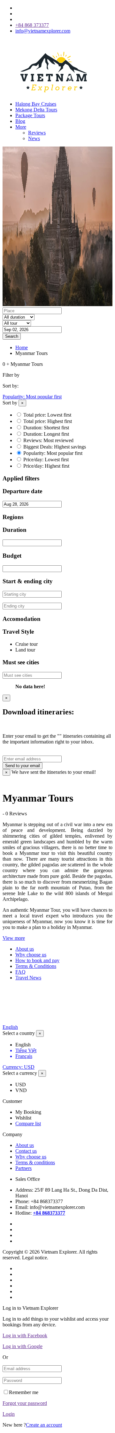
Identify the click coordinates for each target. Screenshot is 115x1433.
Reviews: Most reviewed (48, 440)
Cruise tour (26, 644)
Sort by (10, 402)
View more (14, 938)
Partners (23, 1168)
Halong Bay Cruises (35, 104)
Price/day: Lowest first (46, 459)
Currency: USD (18, 1067)
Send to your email (22, 765)
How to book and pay (37, 960)
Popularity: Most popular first (32, 396)
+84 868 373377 (32, 25)
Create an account (44, 1425)
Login (9, 1414)
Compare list (28, 1123)
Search (11, 336)
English (10, 1027)
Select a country (19, 1033)
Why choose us (30, 954)
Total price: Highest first (47, 421)
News (34, 138)
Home (21, 347)
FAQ (20, 972)
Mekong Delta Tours (36, 109)
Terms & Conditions (35, 966)
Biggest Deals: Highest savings (54, 446)
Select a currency (20, 1073)
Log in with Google (22, 1346)
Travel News (28, 977)
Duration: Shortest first (46, 427)
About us (24, 949)
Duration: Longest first (46, 434)
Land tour (25, 649)
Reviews (37, 132)
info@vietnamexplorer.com (42, 31)
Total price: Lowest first (47, 415)
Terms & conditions (35, 1162)
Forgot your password (25, 1403)
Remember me (23, 1392)
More (20, 127)
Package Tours (30, 115)
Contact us (26, 1151)
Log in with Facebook (25, 1335)
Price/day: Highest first (46, 466)
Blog (20, 121)
